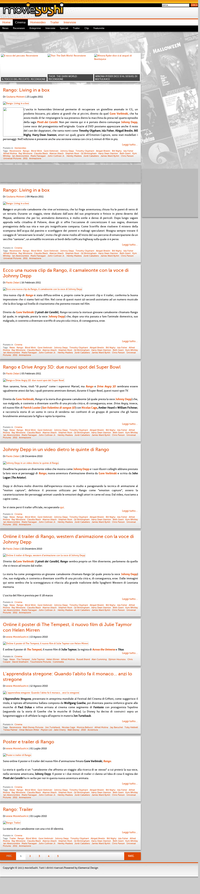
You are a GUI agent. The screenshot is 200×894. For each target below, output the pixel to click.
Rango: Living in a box (26, 90)
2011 (25, 158)
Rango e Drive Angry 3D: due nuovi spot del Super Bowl (62, 367)
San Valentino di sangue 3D (58, 407)
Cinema (18, 248)
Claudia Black (41, 153)
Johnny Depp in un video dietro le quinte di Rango (56, 449)
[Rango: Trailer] (12, 823)
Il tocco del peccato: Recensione (23, 79)
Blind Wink (36, 151)
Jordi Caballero (91, 156)
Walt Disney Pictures (33, 727)
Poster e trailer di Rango (28, 741)
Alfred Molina (10, 153)
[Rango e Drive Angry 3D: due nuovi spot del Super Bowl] (33, 380)
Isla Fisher (128, 151)
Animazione (35, 158)
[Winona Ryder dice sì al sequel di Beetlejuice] (117, 67)
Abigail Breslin (103, 151)
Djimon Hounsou (117, 659)
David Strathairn (20, 662)
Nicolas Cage (89, 407)
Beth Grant (125, 153)
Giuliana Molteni (15, 96)
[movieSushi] (33, 9)
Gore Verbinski (51, 151)
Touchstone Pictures (40, 662)
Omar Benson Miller (29, 730)
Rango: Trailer (18, 809)
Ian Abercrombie (20, 156)
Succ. (131, 856)
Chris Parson (127, 156)
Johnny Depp (67, 151)
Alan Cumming (99, 659)
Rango (26, 151)
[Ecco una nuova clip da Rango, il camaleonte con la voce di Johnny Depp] (42, 289)
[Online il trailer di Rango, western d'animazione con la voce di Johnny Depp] (44, 555)
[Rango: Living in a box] (16, 103)
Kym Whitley (131, 350)
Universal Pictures (12, 158)
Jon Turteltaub (52, 727)
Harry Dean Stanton (108, 153)
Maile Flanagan (38, 156)
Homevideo (20, 148)
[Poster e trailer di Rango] (17, 755)
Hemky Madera (74, 156)
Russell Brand (83, 659)
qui (62, 507)
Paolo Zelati (13, 282)
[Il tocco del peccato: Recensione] (24, 67)
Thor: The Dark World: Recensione (63, 77)
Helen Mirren (52, 659)
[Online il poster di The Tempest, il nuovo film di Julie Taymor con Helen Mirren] (45, 643)
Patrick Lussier (32, 407)
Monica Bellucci (85, 727)
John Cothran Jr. (56, 156)
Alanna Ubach (57, 153)
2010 (83, 730)
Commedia (58, 662)
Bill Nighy (117, 151)
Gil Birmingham (89, 153)
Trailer (12, 838)
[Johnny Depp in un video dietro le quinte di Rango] (31, 463)
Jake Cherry (60, 730)
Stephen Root (72, 153)
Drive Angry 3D (106, 386)
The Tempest (23, 659)
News (12, 347)
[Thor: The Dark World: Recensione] (70, 67)
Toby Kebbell (131, 727)
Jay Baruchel (116, 727)
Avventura (93, 730)
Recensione (15, 151)
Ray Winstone (25, 153)
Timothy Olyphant (85, 151)
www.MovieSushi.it (17, 636)
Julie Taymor (38, 659)
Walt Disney (73, 730)
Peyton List (46, 730)
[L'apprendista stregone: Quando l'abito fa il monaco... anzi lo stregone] (41, 693)
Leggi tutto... (130, 144)
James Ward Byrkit (110, 156)
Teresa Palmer (10, 730)
